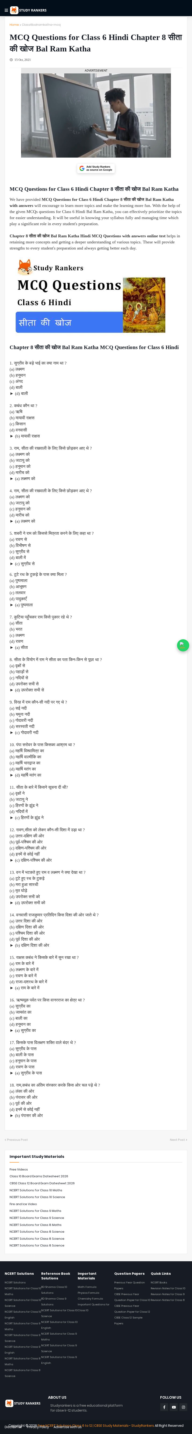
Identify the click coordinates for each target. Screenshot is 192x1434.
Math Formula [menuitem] (87, 1287)
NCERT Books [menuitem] (159, 1282)
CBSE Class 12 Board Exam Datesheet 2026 (42, 1183)
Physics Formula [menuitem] (88, 1293)
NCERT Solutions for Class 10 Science (37, 1197)
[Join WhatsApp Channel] (183, 645)
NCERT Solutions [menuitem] (15, 1282)
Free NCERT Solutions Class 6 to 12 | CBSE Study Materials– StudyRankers (96, 1425)
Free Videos (19, 1169)
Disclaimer (13, 1427)
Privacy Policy (38, 1427)
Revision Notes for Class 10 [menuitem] (168, 1288)
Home (14, 24)
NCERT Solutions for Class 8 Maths (36, 1225)
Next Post (177, 1140)
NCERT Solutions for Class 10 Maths (36, 1190)
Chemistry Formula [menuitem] (90, 1298)
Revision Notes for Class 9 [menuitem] (168, 1294)
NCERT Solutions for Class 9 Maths (35, 1211)
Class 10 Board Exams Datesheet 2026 (39, 1176)
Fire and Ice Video (23, 1204)
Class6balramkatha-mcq (41, 24)
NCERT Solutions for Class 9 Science (37, 1218)
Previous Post (17, 1140)
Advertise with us (68, 1427)
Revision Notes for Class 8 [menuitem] (168, 1300)
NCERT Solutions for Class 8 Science (37, 1231)
